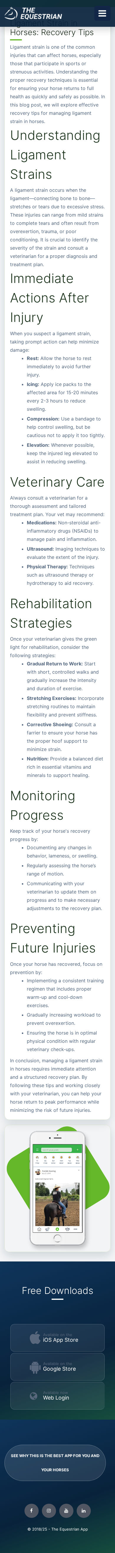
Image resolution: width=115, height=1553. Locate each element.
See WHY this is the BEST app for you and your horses (55, 1462)
